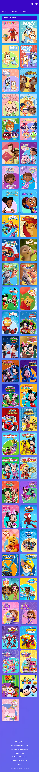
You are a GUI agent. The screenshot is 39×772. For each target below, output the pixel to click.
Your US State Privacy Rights (19, 749)
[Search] (32, 4)
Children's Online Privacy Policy (19, 745)
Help (19, 764)
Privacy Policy (19, 742)
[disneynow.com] (5, 4)
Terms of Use (19, 753)
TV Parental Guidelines (19, 757)
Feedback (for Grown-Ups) (19, 760)
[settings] (36, 4)
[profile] (35, 9)
